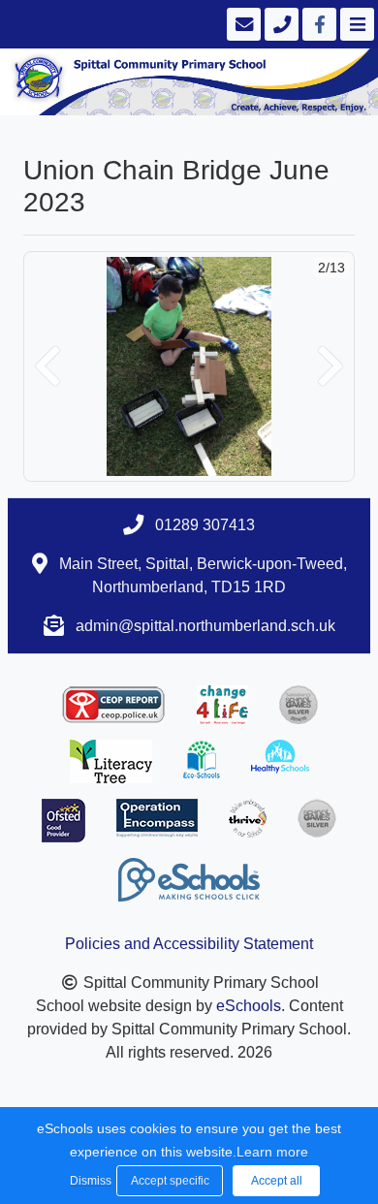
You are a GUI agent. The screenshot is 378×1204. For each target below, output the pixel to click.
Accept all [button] (276, 1181)
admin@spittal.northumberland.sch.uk (205, 626)
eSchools (248, 1006)
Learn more (272, 1151)
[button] (47, 367)
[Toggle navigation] (355, 24)
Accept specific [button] (170, 1181)
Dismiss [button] (88, 1181)
